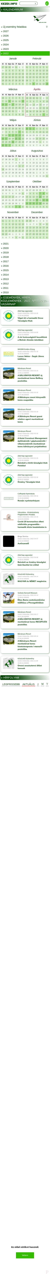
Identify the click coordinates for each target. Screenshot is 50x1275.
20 (13, 77)
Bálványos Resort (24, 368)
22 (20, 77)
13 (13, 74)
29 (10, 67)
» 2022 (5, 53)
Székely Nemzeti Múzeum (27, 593)
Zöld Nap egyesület (25, 311)
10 (3, 74)
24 (3, 81)
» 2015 (5, 270)
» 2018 (5, 257)
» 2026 (5, 35)
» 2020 (5, 248)
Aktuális (28, 684)
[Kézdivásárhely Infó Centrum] (9, 3)
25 (6, 81)
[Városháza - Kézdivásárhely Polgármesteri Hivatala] (8, 517)
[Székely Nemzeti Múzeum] (8, 598)
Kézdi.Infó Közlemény (26, 574)
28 (6, 67)
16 (23, 74)
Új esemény (47, 684)
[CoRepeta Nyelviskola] (8, 498)
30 (13, 67)
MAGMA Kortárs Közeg (26, 349)
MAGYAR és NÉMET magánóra (32, 581)
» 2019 (5, 252)
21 (16, 77)
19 (10, 77)
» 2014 (5, 274)
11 (6, 74)
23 (23, 77)
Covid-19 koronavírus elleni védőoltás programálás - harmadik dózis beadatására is (32, 524)
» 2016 (5, 265)
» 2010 (5, 292)
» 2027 (5, 31)
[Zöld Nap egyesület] (8, 316)
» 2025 (5, 40)
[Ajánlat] (38, 684)
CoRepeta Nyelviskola (26, 494)
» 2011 (4, 288)
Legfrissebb (11, 684)
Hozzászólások (42, 684)
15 (20, 74)
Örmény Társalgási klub (29, 482)
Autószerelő (23, 543)
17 (3, 77)
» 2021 (5, 243)
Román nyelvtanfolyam (28, 501)
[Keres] (35, 3)
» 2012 (5, 283)
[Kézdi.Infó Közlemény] (8, 579)
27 (3, 67)
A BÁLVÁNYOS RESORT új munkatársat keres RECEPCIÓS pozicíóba (32, 622)
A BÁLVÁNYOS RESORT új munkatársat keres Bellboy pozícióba (30, 378)
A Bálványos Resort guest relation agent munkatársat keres (30, 419)
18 (6, 77)
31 (16, 67)
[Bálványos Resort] (8, 373)
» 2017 (5, 261)
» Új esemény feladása (13, 26)
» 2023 (5, 49)
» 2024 (5, 44)
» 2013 (5, 279)
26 (10, 81)
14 (16, 74)
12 (10, 74)
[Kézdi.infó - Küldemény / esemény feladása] (25, 18)
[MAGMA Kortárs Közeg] (8, 354)
